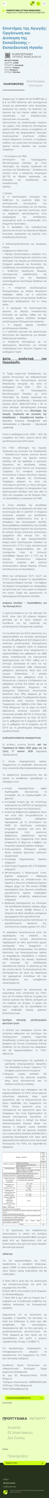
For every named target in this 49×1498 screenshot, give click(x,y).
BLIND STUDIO (23, 1490)
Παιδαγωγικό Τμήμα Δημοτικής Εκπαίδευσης (25, 13)
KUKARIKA (41, 1490)
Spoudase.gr (13, 1492)
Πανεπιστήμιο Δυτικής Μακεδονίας (23, 10)
